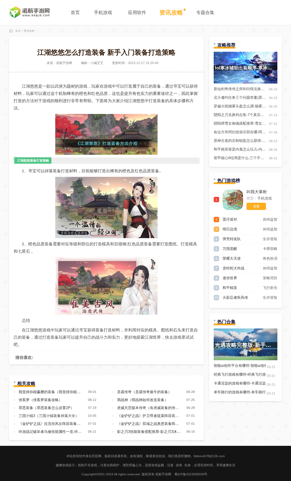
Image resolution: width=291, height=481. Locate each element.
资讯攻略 (171, 12)
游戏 (179, 465)
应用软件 (137, 12)
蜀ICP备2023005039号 (190, 474)
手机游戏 (103, 12)
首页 (75, 12)
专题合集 (205, 12)
